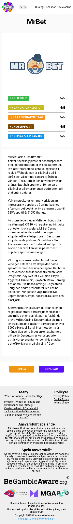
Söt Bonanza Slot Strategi (18, 405)
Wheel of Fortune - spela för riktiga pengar (23, 397)
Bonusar (51, 7)
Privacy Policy (61, 396)
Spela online (64, 7)
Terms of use (61, 402)
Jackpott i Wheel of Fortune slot (22, 411)
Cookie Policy (61, 399)
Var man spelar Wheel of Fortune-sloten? (23, 416)
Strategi (39, 7)
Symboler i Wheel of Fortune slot (22, 401)
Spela (22, 369)
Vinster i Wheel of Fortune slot (21, 408)
